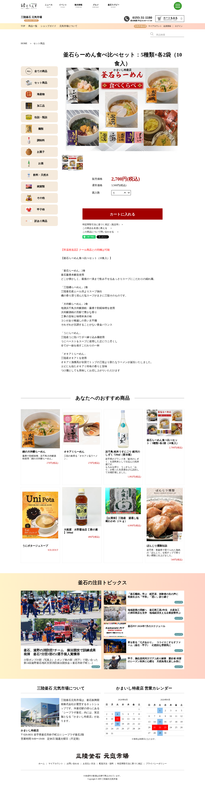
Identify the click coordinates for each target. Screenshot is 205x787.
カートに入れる (122, 214)
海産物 (41, 94)
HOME (24, 43)
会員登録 (167, 26)
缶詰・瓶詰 (40, 117)
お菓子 (41, 151)
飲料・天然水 (41, 175)
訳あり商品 (40, 221)
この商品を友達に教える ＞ (97, 228)
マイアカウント (155, 26)
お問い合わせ (73, 763)
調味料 (41, 140)
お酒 (40, 163)
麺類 (40, 128)
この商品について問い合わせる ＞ (100, 232)
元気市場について (68, 26)
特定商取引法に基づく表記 (129, 763)
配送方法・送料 (106, 763)
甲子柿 (41, 209)
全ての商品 (40, 71)
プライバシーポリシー (156, 763)
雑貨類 (41, 186)
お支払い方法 (89, 763)
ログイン (179, 26)
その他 (41, 198)
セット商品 (39, 43)
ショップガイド (48, 26)
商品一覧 (32, 26)
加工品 (41, 105)
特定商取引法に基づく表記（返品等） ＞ (102, 224)
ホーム (41, 763)
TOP (23, 26)
